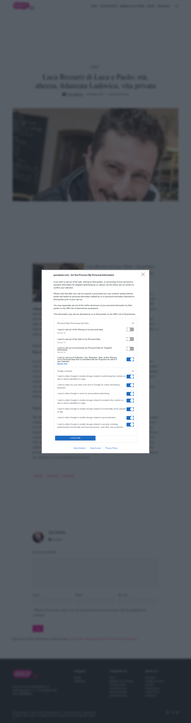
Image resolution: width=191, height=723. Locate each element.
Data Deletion (80, 448)
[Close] (144, 275)
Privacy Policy (111, 448)
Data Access (95, 448)
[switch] (130, 329)
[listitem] (95, 323)
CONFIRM (75, 438)
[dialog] (95, 361)
